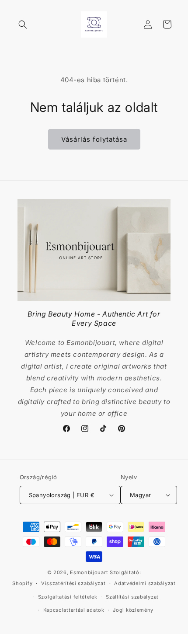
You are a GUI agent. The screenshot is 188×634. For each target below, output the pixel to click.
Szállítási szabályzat (132, 597)
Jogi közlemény (133, 610)
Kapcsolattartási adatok (73, 610)
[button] (22, 24)
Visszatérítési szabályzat (73, 583)
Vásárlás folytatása (94, 139)
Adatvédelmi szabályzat (144, 583)
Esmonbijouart (90, 572)
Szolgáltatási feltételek (67, 597)
